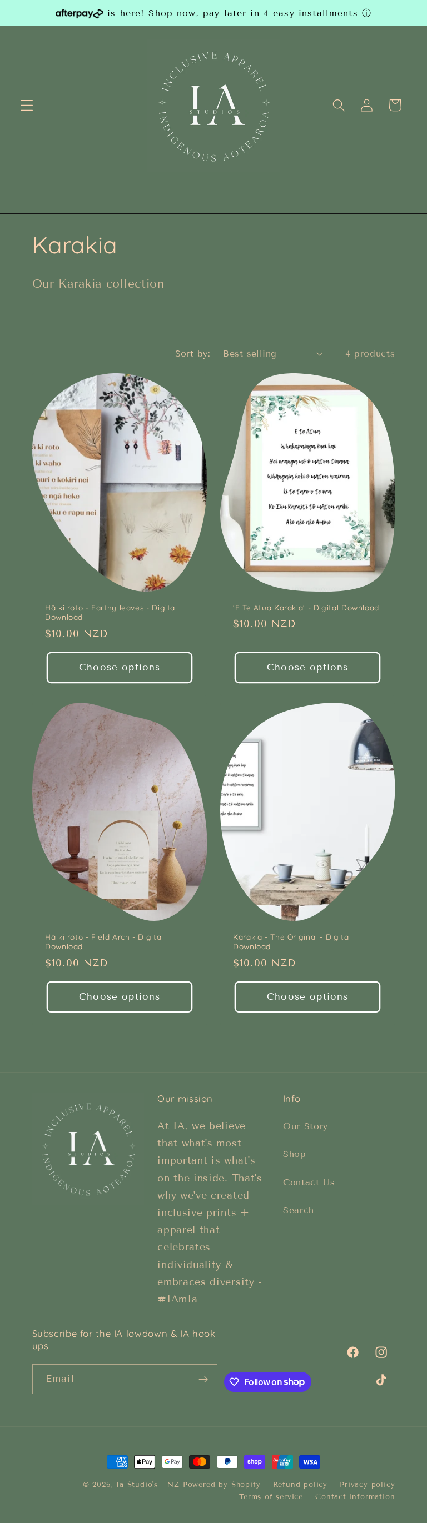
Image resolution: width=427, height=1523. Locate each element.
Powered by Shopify (222, 1484)
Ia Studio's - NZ (148, 1484)
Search (298, 1210)
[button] (27, 105)
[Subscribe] (203, 1379)
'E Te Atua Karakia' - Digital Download (306, 607)
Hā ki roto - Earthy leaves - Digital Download (111, 612)
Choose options (119, 667)
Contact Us (309, 1182)
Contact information (355, 1496)
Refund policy (300, 1484)
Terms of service (271, 1496)
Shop (294, 1154)
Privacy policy (367, 1484)
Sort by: (193, 353)
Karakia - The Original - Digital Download (292, 941)
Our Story (305, 1126)
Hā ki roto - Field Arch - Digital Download (104, 941)
